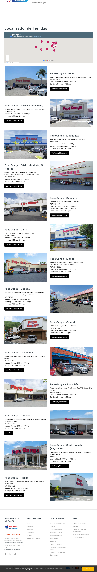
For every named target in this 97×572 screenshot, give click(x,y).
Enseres (52, 526)
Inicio (28, 524)
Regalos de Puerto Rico (57, 524)
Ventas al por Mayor (33, 538)
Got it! (88, 569)
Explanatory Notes (78, 537)
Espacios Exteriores (56, 544)
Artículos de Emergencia (57, 552)
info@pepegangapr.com (12, 549)
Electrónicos (54, 555)
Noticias (29, 535)
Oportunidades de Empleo (81, 534)
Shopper (30, 529)
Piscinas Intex (54, 538)
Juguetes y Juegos (56, 532)
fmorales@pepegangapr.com (13, 542)
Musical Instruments (56, 529)
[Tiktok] (15, 554)
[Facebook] (5, 554)
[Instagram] (10, 554)
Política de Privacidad (79, 524)
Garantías (75, 526)
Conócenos (30, 532)
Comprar (30, 526)
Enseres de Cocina (56, 535)
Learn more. (58, 569)
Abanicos (53, 541)
